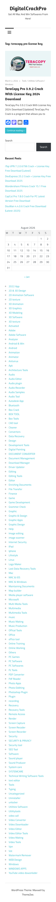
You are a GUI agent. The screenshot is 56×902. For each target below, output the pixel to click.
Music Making (16, 622)
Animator (14, 357)
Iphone (12, 551)
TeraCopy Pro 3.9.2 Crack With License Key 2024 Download (24, 93)
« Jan (27, 277)
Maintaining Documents (21, 586)
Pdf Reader (15, 679)
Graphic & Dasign (18, 516)
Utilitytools (14, 811)
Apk (11, 366)
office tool (14, 639)
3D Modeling (15, 313)
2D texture (14, 299)
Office (12, 635)
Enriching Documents (20, 485)
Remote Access (17, 714)
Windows (9, 84)
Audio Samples (17, 392)
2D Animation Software (21, 295)
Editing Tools (15, 476)
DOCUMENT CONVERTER (22, 454)
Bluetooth (14, 405)
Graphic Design (17, 524)
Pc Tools (13, 670)
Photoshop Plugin (18, 692)
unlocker (13, 802)
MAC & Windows (18, 582)
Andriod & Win (16, 343)
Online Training (17, 643)
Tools (24, 80)
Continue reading (15, 130)
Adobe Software (17, 335)
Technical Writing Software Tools (26, 776)
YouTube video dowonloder (23, 873)
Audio (12, 374)
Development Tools (19, 445)
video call (14, 816)
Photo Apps (15, 683)
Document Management (22, 458)
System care (15, 767)
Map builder (15, 591)
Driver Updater (17, 467)
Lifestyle (13, 555)
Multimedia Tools (18, 613)
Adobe (12, 330)
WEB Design (15, 860)
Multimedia (15, 608)
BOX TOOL (14, 414)
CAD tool (13, 423)
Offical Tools (15, 630)
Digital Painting (17, 449)
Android (13, 348)
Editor (12, 480)
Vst (10, 851)
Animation (14, 352)
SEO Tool (13, 749)
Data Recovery (16, 436)
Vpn (11, 846)
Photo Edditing (16, 688)
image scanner (16, 538)
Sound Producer (17, 763)
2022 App (14, 286)
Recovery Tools (17, 710)
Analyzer (13, 339)
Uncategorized (16, 794)
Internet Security (18, 542)
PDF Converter (16, 674)
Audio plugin (15, 383)
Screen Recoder (17, 727)
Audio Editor (15, 379)
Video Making (16, 838)
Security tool (15, 745)
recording (14, 701)
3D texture (14, 322)
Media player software (21, 595)
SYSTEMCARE (16, 771)
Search (8, 140)
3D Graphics (15, 308)
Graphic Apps (16, 520)
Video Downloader (19, 824)
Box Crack (14, 410)
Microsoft (14, 599)
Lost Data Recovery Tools (22, 569)
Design (12, 441)
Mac (11, 573)
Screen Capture (17, 723)
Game (12, 498)
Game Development (19, 502)
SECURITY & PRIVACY (20, 741)
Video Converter (17, 820)
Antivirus (13, 361)
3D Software (15, 317)
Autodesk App (16, 401)
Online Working (17, 648)
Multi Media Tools (18, 604)
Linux (11, 560)
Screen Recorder (17, 732)
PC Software (15, 661)
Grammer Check (17, 507)
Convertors (14, 432)
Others (12, 652)
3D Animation (16, 304)
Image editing (16, 533)
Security (13, 736)
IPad (11, 546)
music (12, 617)
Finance (13, 494)
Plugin (12, 696)
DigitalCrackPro (28, 8)
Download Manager (19, 463)
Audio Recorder (17, 388)
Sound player (16, 758)
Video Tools (15, 842)
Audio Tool (14, 396)
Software (14, 754)
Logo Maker (15, 564)
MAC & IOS (14, 577)
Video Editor (15, 829)
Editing (12, 471)
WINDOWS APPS (17, 869)
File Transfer (15, 489)
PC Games (14, 657)
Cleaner (13, 427)
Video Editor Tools (18, 833)
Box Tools (14, 419)
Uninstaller (14, 798)
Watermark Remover (20, 855)
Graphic (13, 511)
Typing (12, 789)
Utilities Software (36, 80)
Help (11, 529)
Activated (14, 326)
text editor (14, 780)
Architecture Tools (18, 370)
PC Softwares (16, 666)
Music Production (18, 626)
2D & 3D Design (17, 291)
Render (12, 719)
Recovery (14, 705)
